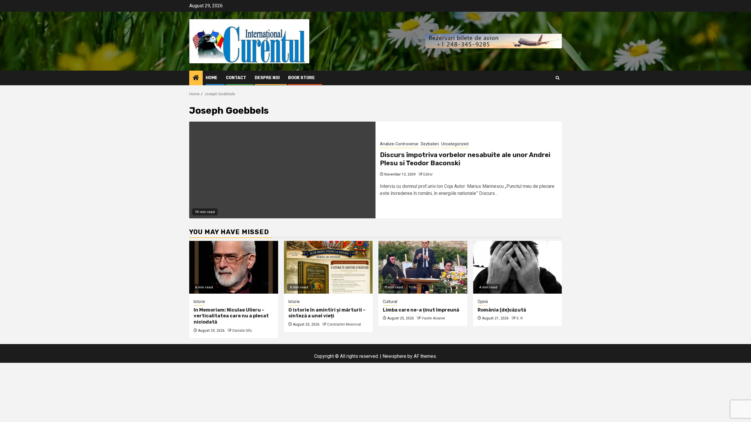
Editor (428, 174)
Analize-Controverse (399, 144)
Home (211, 77)
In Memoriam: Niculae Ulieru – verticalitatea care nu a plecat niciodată (231, 316)
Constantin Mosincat (344, 324)
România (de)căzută (502, 310)
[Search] (557, 78)
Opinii (483, 301)
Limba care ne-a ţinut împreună (421, 310)
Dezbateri (430, 144)
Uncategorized (454, 144)
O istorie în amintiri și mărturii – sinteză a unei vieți (327, 313)
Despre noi (267, 77)
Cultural (390, 301)
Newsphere (394, 356)
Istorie (199, 301)
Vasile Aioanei (433, 318)
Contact (236, 77)
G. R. (520, 318)
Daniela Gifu (242, 331)
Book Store (301, 77)
